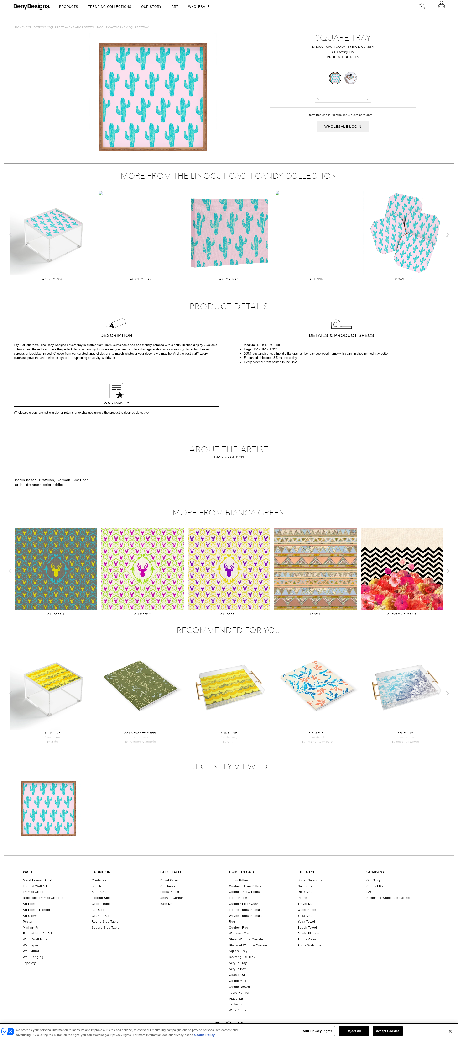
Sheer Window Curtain (246, 939)
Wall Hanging (33, 957)
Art (175, 7)
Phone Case (307, 939)
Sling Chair (100, 892)
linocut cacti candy (329, 46)
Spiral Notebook (310, 880)
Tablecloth (237, 1004)
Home (19, 27)
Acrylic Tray (238, 963)
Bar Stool (99, 910)
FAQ (369, 892)
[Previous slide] (10, 235)
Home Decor (241, 872)
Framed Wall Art (35, 886)
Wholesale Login (342, 126)
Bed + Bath (171, 872)
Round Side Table (105, 921)
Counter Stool (102, 916)
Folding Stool (102, 898)
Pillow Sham (169, 892)
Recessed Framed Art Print (43, 898)
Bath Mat (167, 904)
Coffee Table (101, 904)
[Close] (450, 1031)
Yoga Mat (305, 916)
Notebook (305, 886)
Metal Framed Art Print (40, 880)
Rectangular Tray (242, 957)
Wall (28, 872)
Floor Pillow (238, 898)
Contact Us (374, 886)
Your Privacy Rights (317, 1031)
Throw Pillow (239, 880)
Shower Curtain (172, 898)
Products (68, 7)
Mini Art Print (32, 927)
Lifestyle (308, 872)
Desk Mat (305, 892)
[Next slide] (447, 235)
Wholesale (199, 7)
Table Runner (239, 992)
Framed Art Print (35, 892)
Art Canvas (31, 916)
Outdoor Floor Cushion (246, 904)
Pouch (302, 898)
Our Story (151, 7)
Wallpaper (30, 945)
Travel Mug (306, 904)
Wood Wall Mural (36, 939)
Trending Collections (109, 7)
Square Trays (59, 27)
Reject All (354, 1031)
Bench (96, 886)
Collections (36, 27)
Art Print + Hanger (36, 910)
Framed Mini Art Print (39, 933)
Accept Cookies (387, 1031)
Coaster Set (238, 974)
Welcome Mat (239, 933)
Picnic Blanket (308, 933)
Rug (232, 921)
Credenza (99, 880)
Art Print (29, 904)
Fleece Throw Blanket (245, 910)
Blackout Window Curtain (248, 945)
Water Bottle (307, 910)
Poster (28, 921)
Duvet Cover (169, 880)
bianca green (363, 46)
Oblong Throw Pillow (244, 892)
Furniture (102, 872)
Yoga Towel (306, 921)
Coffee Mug (237, 980)
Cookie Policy (204, 1035)
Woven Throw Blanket (245, 916)
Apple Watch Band (312, 945)
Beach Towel (307, 927)
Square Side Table (106, 927)
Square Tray (238, 951)
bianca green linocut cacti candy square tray (111, 27)
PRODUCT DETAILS (343, 57)
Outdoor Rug (238, 927)
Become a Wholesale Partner (388, 898)
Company (375, 872)
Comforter (167, 886)
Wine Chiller (238, 1010)
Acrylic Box (237, 969)
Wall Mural (31, 951)
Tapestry (29, 963)
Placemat (236, 998)
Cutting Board (239, 986)
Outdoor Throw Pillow (245, 886)
